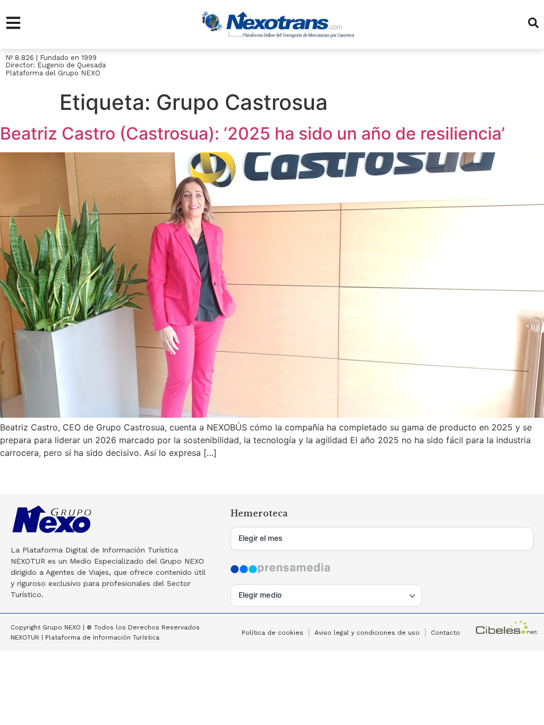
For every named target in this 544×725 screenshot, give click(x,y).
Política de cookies (272, 632)
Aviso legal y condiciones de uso (367, 632)
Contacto (445, 632)
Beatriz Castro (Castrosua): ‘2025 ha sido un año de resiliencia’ (252, 133)
